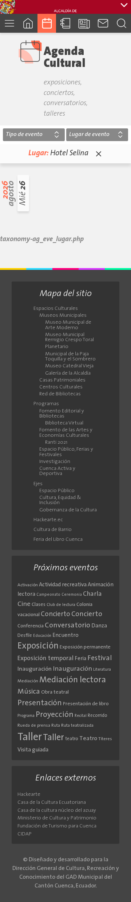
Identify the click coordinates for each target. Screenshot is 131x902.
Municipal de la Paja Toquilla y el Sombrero (70, 357)
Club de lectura (61, 605)
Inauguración (34, 669)
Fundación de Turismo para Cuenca (56, 826)
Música (28, 691)
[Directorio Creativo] (65, 23)
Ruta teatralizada (77, 725)
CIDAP (24, 834)
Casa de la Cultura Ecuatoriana (51, 802)
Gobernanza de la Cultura (68, 510)
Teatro (88, 739)
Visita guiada (32, 750)
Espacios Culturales (55, 308)
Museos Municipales (63, 315)
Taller (29, 737)
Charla (92, 594)
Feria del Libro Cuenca (58, 539)
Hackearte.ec (48, 520)
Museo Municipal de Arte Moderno (68, 325)
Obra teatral (55, 692)
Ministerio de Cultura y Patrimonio (56, 818)
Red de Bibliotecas (60, 394)
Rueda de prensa (33, 725)
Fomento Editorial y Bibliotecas (61, 414)
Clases (38, 604)
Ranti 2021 (56, 442)
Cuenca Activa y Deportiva (57, 471)
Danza (99, 626)
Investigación (54, 461)
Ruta (55, 725)
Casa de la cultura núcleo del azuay (56, 810)
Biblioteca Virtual (64, 423)
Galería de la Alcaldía (68, 373)
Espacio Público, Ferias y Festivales (66, 452)
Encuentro (65, 635)
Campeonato (48, 595)
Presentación (39, 703)
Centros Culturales (61, 387)
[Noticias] (84, 23)
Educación (42, 636)
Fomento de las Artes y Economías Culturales (65, 433)
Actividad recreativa (63, 585)
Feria (80, 659)
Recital (81, 716)
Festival (99, 658)
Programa (26, 716)
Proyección (55, 715)
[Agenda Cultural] (46, 23)
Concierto (55, 614)
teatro (71, 739)
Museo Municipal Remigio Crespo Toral (69, 337)
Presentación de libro (86, 704)
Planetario (56, 347)
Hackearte (28, 794)
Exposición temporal (45, 658)
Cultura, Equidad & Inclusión (60, 500)
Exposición (38, 646)
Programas (46, 404)
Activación (27, 585)
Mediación (27, 681)
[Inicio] (28, 23)
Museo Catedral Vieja (69, 366)
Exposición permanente (85, 647)
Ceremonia (71, 595)
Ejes (38, 484)
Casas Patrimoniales (62, 380)
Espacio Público (57, 491)
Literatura (102, 669)
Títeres (105, 739)
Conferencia (30, 626)
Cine (24, 604)
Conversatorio (67, 625)
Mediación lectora (72, 680)
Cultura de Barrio (52, 529)
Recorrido (97, 715)
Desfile (24, 635)
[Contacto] (103, 23)
